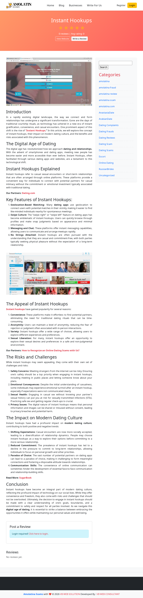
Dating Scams (106, 150)
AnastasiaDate (106, 112)
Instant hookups (15, 309)
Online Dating (106, 162)
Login (132, 5)
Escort (102, 156)
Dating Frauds (106, 131)
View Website (63, 38)
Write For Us (94, 5)
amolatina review (108, 93)
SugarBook (25, 477)
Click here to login (38, 533)
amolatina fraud (107, 87)
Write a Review (79, 38)
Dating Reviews (107, 137)
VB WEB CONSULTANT (108, 594)
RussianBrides (106, 169)
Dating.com (28, 193)
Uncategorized (107, 175)
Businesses (75, 5)
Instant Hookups (35, 130)
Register (121, 5)
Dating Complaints (109, 125)
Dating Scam (105, 144)
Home (50, 5)
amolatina (104, 81)
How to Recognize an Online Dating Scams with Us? (50, 350)
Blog (61, 5)
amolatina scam (107, 100)
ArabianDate (105, 118)
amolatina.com (107, 106)
